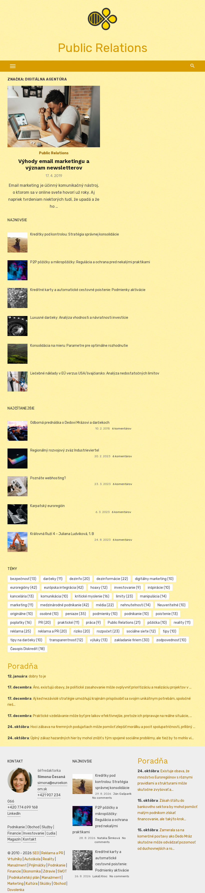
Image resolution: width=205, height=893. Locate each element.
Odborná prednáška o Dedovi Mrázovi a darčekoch (70, 422)
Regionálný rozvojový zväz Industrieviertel (64, 450)
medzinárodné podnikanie (64, 605)
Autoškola (32, 859)
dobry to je (37, 676)
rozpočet (108, 631)
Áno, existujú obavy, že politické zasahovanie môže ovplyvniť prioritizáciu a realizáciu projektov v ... (112, 687)
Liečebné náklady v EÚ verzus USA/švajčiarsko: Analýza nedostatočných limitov (94, 373)
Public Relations (53, 153)
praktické (68, 622)
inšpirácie (159, 588)
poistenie (167, 614)
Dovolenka (16, 890)
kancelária (22, 596)
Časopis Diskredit (27, 649)
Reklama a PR (52, 853)
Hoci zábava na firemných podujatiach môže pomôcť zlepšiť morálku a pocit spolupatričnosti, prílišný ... (112, 727)
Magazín (14, 839)
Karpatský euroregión (47, 506)
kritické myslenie (92, 596)
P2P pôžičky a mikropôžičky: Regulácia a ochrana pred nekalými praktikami (90, 262)
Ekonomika (32, 871)
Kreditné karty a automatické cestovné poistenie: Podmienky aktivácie (88, 290)
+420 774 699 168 (23, 807)
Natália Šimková (108, 838)
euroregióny (23, 588)
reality (182, 622)
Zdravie (49, 871)
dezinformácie (112, 579)
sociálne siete (141, 631)
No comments (102, 798)
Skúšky (45, 884)
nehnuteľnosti (135, 605)
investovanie (127, 588)
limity (124, 596)
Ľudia (50, 833)
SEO (35, 853)
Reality (48, 859)
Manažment (17, 865)
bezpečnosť (23, 579)
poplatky (21, 622)
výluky (99, 640)
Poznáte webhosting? (48, 478)
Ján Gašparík (122, 794)
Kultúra (32, 884)
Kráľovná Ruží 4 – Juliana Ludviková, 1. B (62, 534)
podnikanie (136, 614)
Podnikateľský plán (24, 878)
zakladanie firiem (131, 640)
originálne (21, 614)
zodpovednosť (171, 640)
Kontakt (29, 839)
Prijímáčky (37, 865)
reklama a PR (52, 631)
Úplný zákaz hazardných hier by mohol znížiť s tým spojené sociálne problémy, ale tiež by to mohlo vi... (112, 738)
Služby (47, 827)
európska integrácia (64, 588)
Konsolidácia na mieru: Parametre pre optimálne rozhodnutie (79, 346)
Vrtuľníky (15, 859)
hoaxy (99, 588)
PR (44, 622)
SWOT (62, 871)
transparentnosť (66, 640)
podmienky (105, 614)
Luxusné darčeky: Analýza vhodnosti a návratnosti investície (79, 318)
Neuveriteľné (172, 605)
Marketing (16, 884)
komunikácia (54, 596)
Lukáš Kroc (100, 876)
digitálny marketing (154, 579)
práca (93, 622)
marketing (21, 605)
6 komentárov (122, 428)
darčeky (52, 579)
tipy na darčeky (26, 640)
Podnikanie (16, 827)
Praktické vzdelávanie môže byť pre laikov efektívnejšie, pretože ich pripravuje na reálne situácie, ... (112, 716)
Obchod (33, 827)
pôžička (157, 622)
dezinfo (80, 579)
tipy (169, 631)
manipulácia (153, 596)
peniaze (76, 614)
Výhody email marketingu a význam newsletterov (53, 164)
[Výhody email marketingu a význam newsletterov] (54, 116)
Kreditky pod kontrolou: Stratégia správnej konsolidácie (74, 234)
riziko (82, 631)
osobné (49, 614)
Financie (14, 833)
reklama (20, 631)
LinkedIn (14, 814)
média (105, 605)
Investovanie (33, 833)
